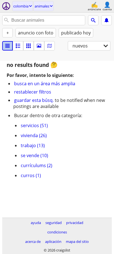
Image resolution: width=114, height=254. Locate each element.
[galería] (39, 46)
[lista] (7, 46)
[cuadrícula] (28, 46)
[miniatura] (18, 46)
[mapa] (49, 46)
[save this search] (106, 20)
